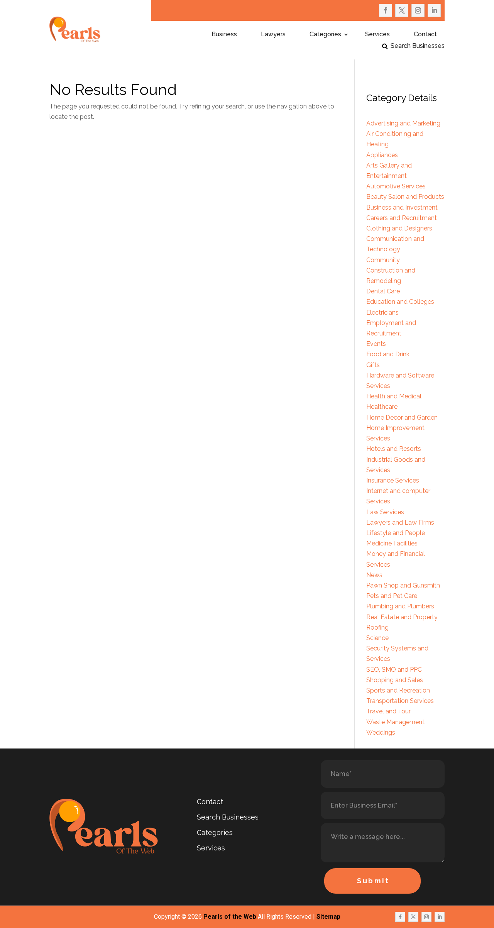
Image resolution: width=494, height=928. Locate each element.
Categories (325, 35)
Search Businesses (418, 46)
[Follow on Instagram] (418, 10)
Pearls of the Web (229, 916)
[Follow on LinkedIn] (434, 10)
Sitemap (328, 916)
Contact (425, 35)
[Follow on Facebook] (385, 10)
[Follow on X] (401, 10)
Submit (373, 881)
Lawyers (273, 35)
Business (224, 35)
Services (377, 35)
